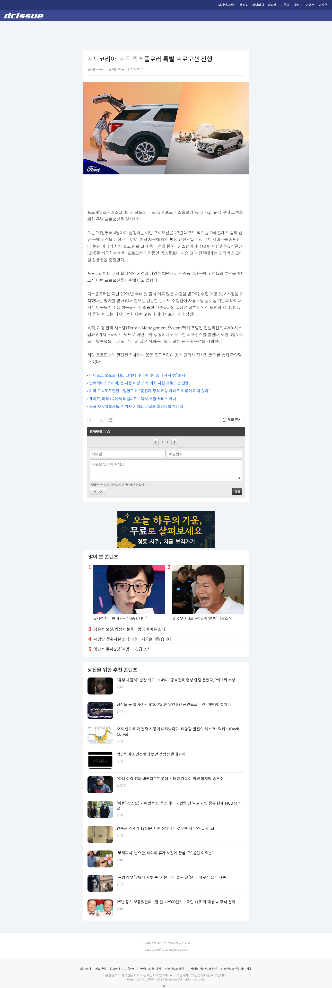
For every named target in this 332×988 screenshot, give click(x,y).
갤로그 (297, 5)
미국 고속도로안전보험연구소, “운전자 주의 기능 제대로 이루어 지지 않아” (149, 391)
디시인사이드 (227, 5)
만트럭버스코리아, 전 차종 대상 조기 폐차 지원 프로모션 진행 (139, 383)
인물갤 (284, 5)
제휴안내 (100, 969)
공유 (110, 420)
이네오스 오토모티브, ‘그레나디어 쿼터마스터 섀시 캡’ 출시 (137, 375)
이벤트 (310, 5)
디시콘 (322, 5)
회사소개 (85, 969)
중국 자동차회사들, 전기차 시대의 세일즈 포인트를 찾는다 (136, 406)
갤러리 (244, 5)
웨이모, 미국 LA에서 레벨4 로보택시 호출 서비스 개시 (132, 399)
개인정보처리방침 (150, 969)
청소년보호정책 (174, 969)
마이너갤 (258, 5)
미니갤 (272, 5)
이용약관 (130, 969)
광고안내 (115, 969)
